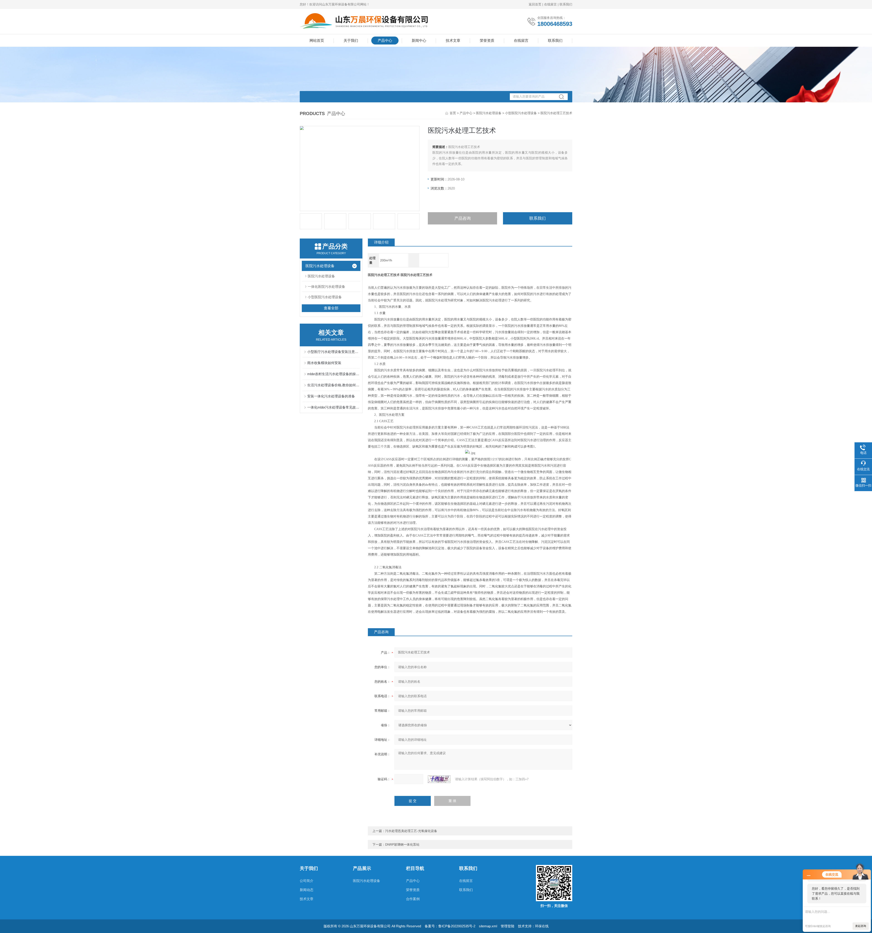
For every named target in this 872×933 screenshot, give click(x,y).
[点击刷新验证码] (439, 779)
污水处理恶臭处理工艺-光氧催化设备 (411, 831)
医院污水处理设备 (488, 113)
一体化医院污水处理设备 (326, 286)
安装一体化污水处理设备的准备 (331, 396)
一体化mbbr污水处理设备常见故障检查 (333, 407)
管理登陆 (507, 926)
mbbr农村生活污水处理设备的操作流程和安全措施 (333, 374)
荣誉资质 (487, 40)
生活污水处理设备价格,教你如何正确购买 (333, 385)
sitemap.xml (488, 926)
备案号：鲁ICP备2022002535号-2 (450, 926)
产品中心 (385, 40)
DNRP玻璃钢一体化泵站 (402, 844)
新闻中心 (419, 40)
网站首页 (317, 40)
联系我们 (566, 4)
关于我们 (351, 40)
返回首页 (535, 4)
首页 (453, 113)
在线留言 (550, 4)
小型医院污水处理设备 (521, 113)
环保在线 (542, 926)
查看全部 (331, 308)
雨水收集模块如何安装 (324, 363)
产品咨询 (462, 218)
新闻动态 (306, 890)
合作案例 (413, 899)
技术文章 (453, 40)
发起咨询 (860, 926)
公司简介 (306, 881)
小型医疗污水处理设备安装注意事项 (333, 352)
